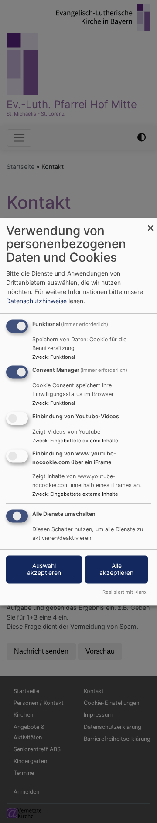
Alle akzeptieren (116, 569)
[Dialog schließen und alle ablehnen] (150, 223)
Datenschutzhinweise (36, 301)
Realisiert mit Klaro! (124, 592)
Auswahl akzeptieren (44, 569)
